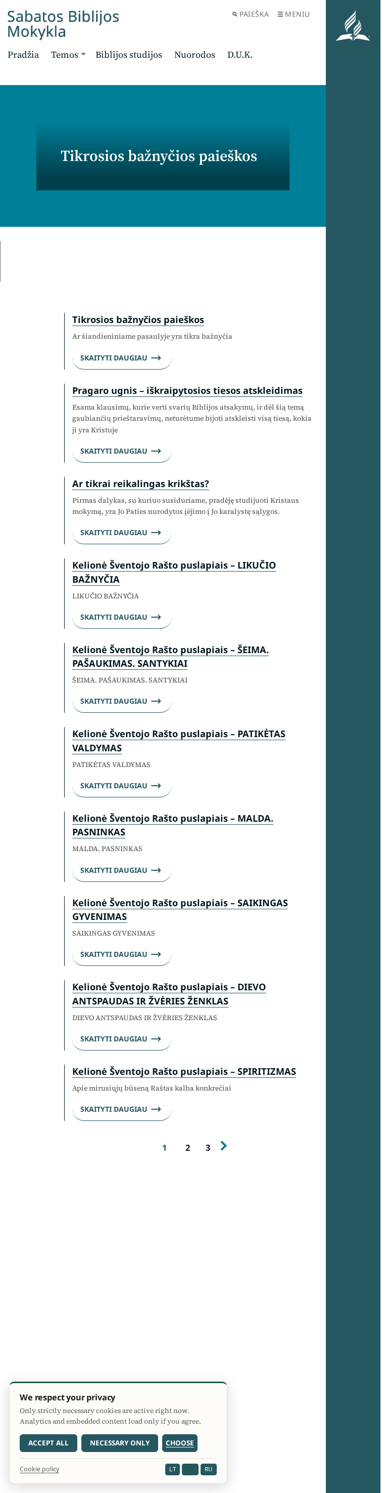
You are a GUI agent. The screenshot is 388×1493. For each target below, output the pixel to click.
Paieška (254, 14)
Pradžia (23, 54)
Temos (64, 54)
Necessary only (120, 1442)
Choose (180, 1442)
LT (172, 1469)
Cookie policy (39, 1469)
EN (190, 1469)
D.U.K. (240, 54)
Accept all (48, 1442)
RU (209, 1469)
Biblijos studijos (128, 54)
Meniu (297, 14)
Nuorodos (194, 54)
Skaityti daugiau (114, 357)
